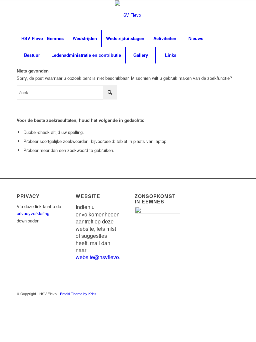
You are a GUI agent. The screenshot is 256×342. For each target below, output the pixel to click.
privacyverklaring (33, 213)
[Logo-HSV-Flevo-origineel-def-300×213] (128, 15)
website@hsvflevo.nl (100, 257)
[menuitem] (42, 38)
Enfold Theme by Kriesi (78, 293)
